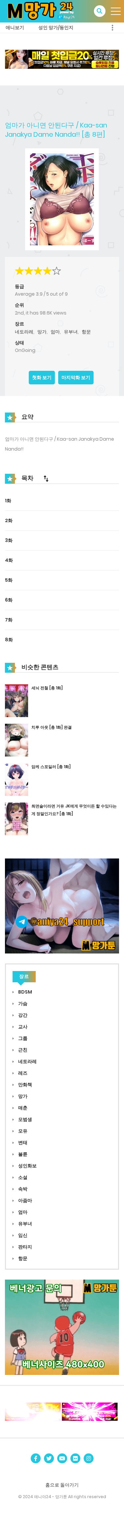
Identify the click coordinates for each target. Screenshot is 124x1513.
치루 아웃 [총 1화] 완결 (51, 727)
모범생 (24, 1119)
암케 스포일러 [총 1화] (51, 766)
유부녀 (71, 331)
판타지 (24, 1247)
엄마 (55, 331)
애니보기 (15, 27)
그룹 (22, 1038)
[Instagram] (89, 1458)
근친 (22, 1050)
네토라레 (24, 331)
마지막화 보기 (76, 377)
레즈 (22, 1073)
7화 (9, 619)
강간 (22, 1015)
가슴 (22, 1003)
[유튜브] (62, 1458)
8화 (9, 639)
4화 (9, 560)
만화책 (24, 1084)
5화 (9, 580)
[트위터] (49, 1458)
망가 (42, 331)
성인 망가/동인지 (55, 27)
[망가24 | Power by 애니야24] (43, 11)
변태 (22, 1142)
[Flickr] (75, 1458)
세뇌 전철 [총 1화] (47, 688)
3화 (9, 540)
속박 (22, 1189)
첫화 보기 (42, 377)
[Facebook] (36, 1458)
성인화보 (27, 1165)
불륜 (22, 1154)
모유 (22, 1131)
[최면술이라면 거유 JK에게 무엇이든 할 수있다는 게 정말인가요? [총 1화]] (16, 818)
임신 (22, 1235)
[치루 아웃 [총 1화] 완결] (16, 740)
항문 (86, 331)
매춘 (22, 1107)
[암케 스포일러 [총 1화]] (16, 779)
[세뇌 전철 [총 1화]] (16, 700)
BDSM (24, 992)
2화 (9, 520)
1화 (8, 500)
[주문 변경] (46, 478)
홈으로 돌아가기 (62, 1485)
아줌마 (24, 1200)
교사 (22, 1026)
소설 (22, 1177)
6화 (9, 600)
